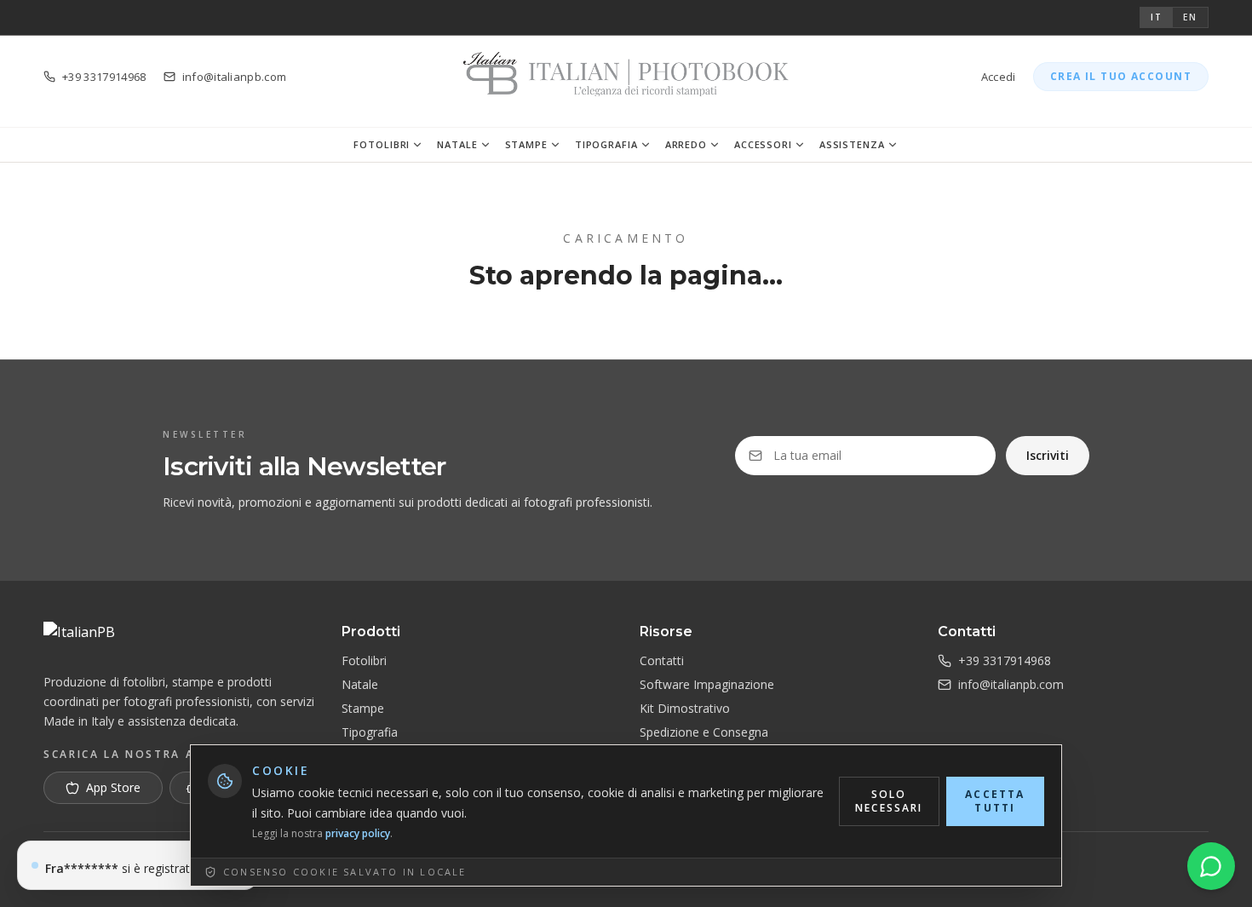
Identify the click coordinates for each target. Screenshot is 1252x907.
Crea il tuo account (1121, 76)
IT (1157, 17)
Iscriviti (1047, 455)
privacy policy (357, 833)
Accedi (998, 76)
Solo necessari (888, 801)
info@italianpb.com (1011, 684)
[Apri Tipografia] (646, 145)
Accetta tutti (995, 801)
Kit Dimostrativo (685, 708)
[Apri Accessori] (800, 145)
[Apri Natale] (485, 145)
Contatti (662, 660)
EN (1190, 17)
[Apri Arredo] (715, 145)
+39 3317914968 (1004, 660)
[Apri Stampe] (555, 145)
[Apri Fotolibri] (417, 145)
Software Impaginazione (707, 684)
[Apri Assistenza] (893, 145)
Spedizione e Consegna (704, 732)
